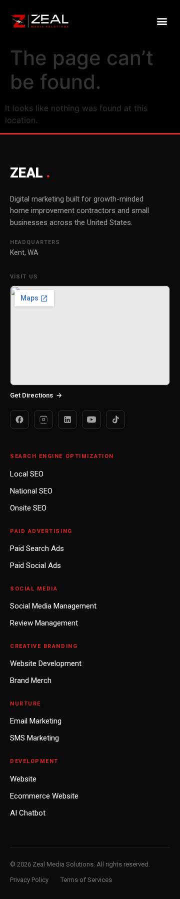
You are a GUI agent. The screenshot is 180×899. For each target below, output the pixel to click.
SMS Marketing (34, 738)
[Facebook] (19, 419)
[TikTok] (115, 419)
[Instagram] (43, 419)
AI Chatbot (28, 813)
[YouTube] (91, 419)
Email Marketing (36, 721)
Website (23, 779)
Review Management (44, 623)
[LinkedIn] (67, 419)
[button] (162, 20)
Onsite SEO (28, 508)
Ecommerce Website (44, 796)
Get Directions (36, 395)
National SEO (31, 491)
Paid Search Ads (37, 548)
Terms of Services (86, 880)
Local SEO (27, 474)
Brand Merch (31, 680)
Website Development (46, 663)
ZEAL (30, 172)
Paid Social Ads (35, 565)
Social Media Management (53, 606)
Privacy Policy (29, 880)
